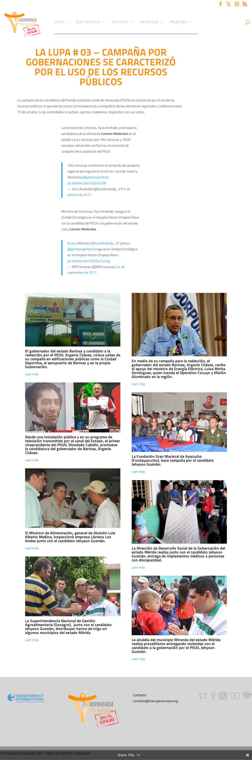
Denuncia (120, 22)
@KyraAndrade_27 (105, 243)
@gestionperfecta (95, 177)
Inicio (59, 22)
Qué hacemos (88, 22)
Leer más (32, 374)
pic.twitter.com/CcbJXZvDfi (86, 183)
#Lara (71, 243)
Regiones (178, 22)
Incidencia (149, 22)
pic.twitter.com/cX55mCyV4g (88, 260)
